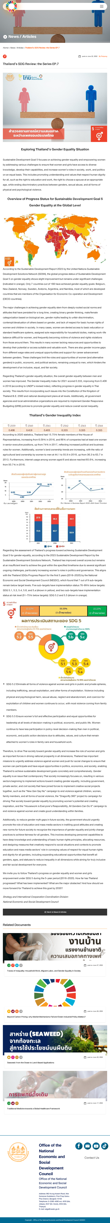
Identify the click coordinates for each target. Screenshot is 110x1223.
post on (89, 56)
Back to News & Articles (56, 912)
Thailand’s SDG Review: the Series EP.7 (31, 64)
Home (5, 47)
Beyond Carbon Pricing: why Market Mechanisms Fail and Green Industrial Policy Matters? (46, 1016)
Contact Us (92, 1157)
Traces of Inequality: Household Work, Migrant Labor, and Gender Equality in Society (44, 970)
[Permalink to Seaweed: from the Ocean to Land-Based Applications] (55, 1040)
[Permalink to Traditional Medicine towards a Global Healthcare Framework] (55, 1086)
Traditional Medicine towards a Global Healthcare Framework (33, 1108)
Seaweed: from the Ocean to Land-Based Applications (30, 1062)
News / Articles (22, 36)
